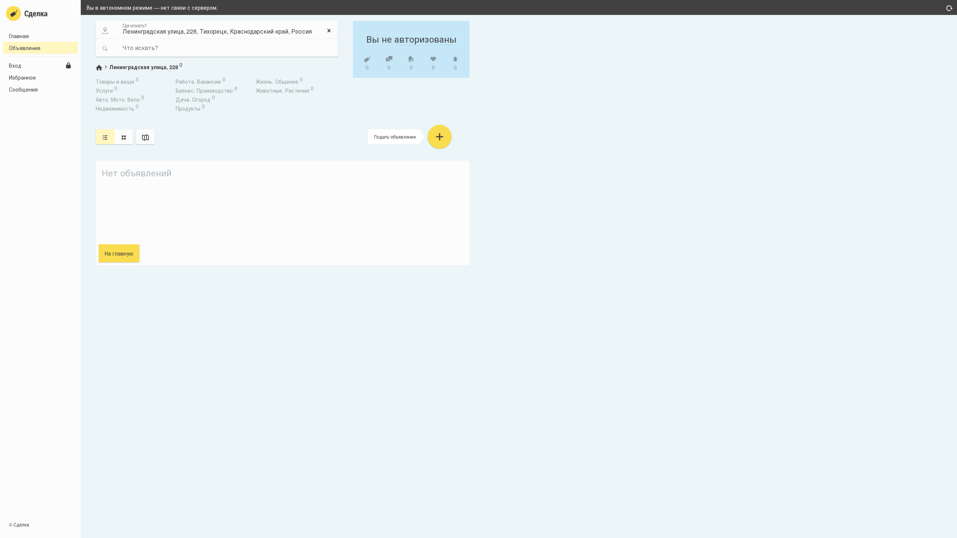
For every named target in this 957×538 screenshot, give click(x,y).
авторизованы (425, 38)
